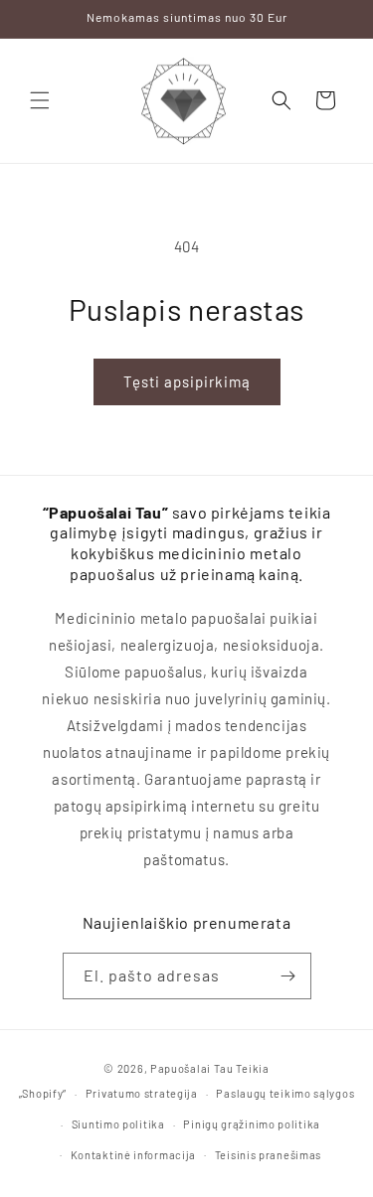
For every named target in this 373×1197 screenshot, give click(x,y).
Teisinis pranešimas (268, 1154)
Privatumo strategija (142, 1093)
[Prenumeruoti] (288, 976)
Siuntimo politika (118, 1124)
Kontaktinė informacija (133, 1154)
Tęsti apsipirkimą (187, 381)
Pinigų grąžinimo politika (251, 1124)
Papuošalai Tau (192, 1068)
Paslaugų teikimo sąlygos (285, 1093)
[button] (40, 100)
